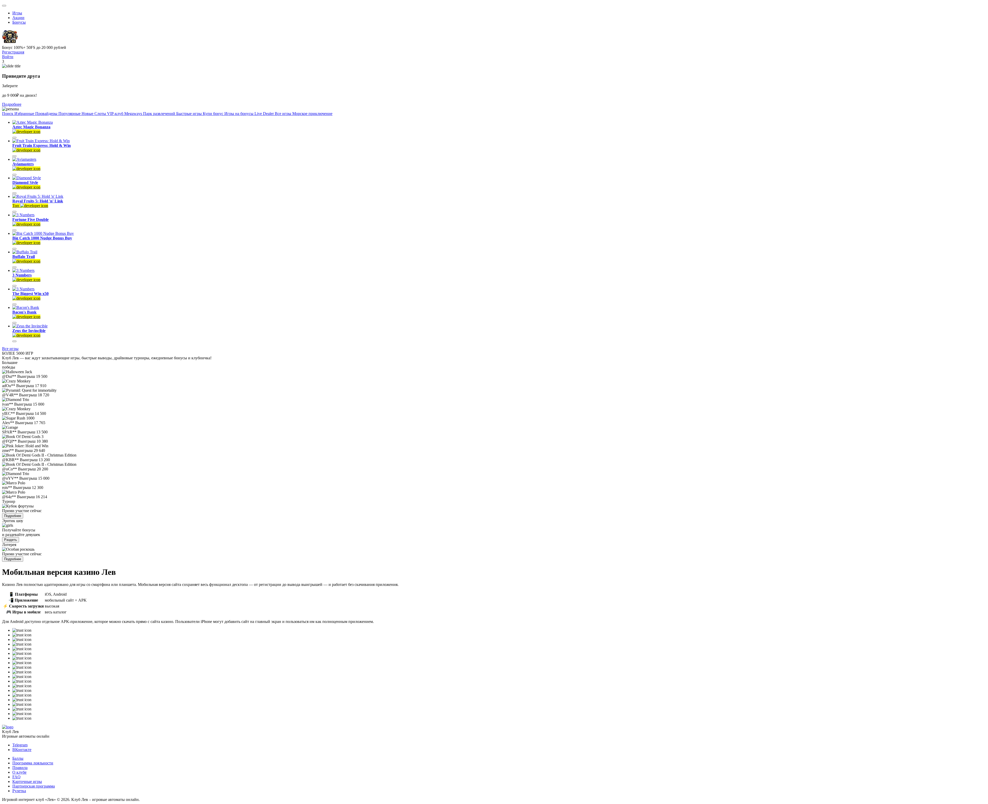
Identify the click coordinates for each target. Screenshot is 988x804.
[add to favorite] (14, 137)
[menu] (4, 5)
